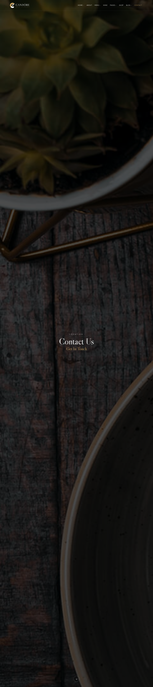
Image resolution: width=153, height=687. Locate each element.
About (89, 5)
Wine (105, 5)
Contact (138, 5)
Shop (121, 5)
